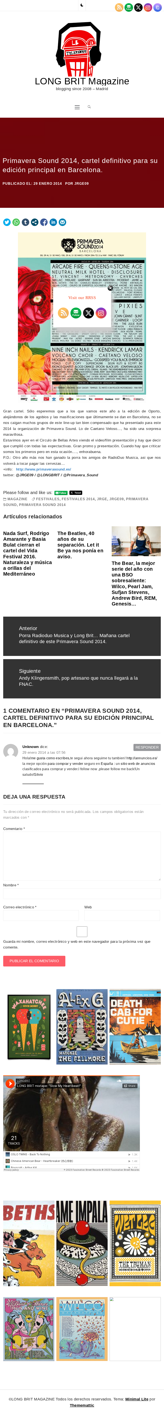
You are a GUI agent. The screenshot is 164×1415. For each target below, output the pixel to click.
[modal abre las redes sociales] (34, 222)
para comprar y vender (65, 763)
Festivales (48, 499)
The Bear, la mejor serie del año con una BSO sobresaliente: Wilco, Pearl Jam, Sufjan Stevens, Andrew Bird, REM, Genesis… (134, 583)
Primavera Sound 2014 (42, 505)
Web (88, 907)
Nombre (11, 885)
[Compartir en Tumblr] (25, 222)
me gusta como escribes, (50, 758)
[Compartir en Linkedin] (53, 222)
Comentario (14, 829)
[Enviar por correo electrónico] (62, 222)
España (107, 763)
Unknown (30, 747)
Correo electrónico (20, 907)
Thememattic (82, 1405)
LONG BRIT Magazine (82, 81)
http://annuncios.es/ (141, 758)
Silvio (38, 774)
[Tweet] (7, 222)
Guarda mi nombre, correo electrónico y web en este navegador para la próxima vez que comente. (77, 944)
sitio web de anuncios (138, 763)
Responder (147, 747)
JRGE (102, 499)
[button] (82, 5)
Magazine (17, 499)
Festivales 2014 (78, 499)
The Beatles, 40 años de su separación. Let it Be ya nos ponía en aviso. (80, 545)
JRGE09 (81, 183)
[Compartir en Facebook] (44, 222)
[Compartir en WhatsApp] (16, 222)
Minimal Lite (136, 1399)
